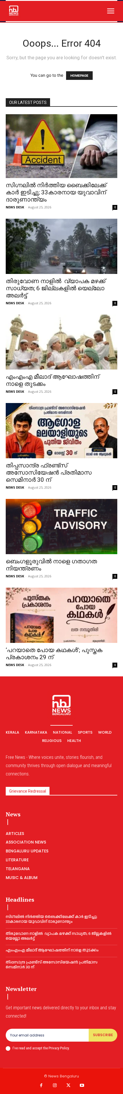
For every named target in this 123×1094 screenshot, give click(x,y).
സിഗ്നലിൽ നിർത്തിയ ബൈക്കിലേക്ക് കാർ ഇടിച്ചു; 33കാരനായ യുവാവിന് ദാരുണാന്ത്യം (56, 192)
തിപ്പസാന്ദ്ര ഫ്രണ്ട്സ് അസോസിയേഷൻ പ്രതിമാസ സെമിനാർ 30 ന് (49, 472)
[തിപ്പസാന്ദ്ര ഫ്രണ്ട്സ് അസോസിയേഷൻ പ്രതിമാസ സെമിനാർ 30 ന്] (61, 430)
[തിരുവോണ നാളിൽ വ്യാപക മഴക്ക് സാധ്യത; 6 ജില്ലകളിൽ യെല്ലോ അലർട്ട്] (61, 246)
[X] (68, 1085)
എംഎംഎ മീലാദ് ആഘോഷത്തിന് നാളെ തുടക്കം (52, 950)
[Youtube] (82, 1085)
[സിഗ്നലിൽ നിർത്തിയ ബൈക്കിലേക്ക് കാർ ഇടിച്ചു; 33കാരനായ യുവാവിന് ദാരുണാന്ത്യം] (61, 146)
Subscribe (103, 1034)
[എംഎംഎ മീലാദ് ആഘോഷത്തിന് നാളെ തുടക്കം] (61, 342)
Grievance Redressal (27, 791)
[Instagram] (54, 1085)
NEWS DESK (15, 207)
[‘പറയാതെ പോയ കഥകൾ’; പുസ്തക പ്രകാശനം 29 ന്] (61, 615)
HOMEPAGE (79, 76)
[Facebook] (41, 1085)
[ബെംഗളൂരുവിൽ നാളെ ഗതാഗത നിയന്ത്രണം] (61, 526)
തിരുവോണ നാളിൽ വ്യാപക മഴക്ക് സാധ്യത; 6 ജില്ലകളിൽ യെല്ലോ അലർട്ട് (55, 288)
